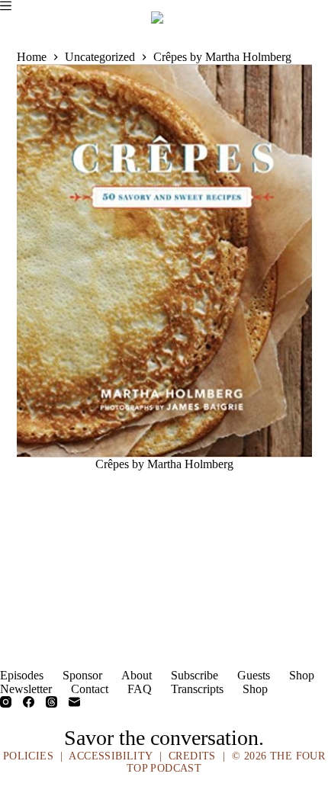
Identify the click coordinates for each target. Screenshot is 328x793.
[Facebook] (28, 702)
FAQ (139, 688)
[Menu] (5, 5)
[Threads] (51, 702)
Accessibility (110, 756)
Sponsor (82, 675)
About (136, 675)
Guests (253, 675)
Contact (89, 688)
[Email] (74, 702)
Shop (301, 675)
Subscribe (194, 675)
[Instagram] (5, 702)
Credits (192, 756)
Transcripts (197, 688)
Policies (28, 756)
